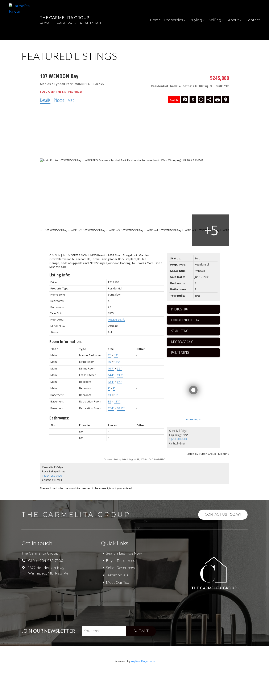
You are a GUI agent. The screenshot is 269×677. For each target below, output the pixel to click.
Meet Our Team (119, 583)
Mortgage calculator (195, 342)
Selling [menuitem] (215, 20)
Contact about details (186, 319)
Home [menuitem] (155, 20)
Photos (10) (179, 309)
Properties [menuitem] (173, 20)
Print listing (180, 352)
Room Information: (65, 341)
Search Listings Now (124, 553)
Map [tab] (71, 100)
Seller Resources (120, 568)
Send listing (179, 330)
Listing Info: (59, 275)
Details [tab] (45, 100)
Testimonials (117, 575)
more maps (193, 419)
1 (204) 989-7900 (178, 439)
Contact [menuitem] (253, 20)
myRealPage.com (143, 661)
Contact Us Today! (223, 515)
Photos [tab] (59, 100)
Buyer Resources (120, 561)
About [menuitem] (233, 20)
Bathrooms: (59, 418)
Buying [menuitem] (196, 20)
